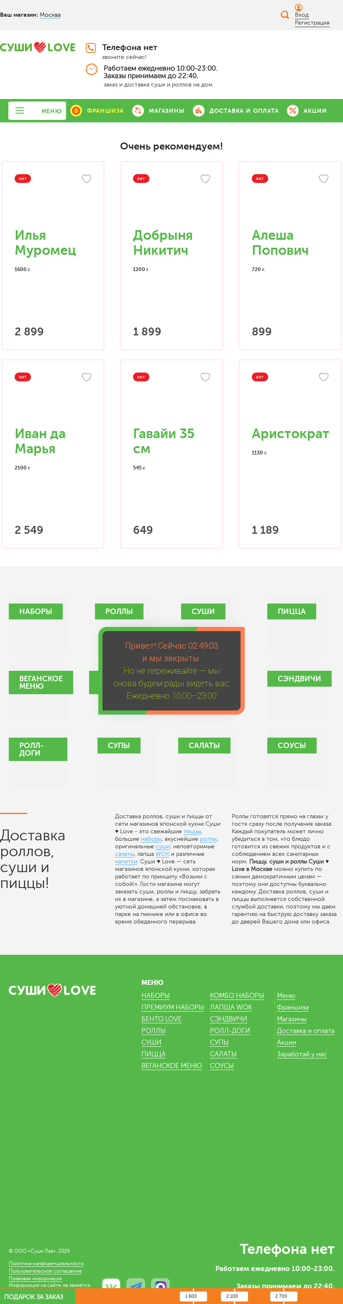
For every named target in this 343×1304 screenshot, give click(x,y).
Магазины (292, 1019)
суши (163, 846)
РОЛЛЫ (153, 1031)
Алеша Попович (280, 243)
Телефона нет (129, 47)
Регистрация (312, 23)
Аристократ (290, 433)
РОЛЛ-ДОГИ (230, 1031)
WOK (162, 854)
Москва (50, 15)
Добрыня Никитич (163, 243)
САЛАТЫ (223, 1054)
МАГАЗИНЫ (166, 110)
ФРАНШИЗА (105, 110)
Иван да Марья (40, 441)
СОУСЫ (222, 1066)
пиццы (192, 831)
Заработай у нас (302, 1054)
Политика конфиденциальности (46, 1263)
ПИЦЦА (153, 1054)
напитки (126, 861)
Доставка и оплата (306, 1031)
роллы (208, 839)
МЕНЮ (51, 111)
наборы (151, 839)
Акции (286, 1042)
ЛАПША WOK (231, 1007)
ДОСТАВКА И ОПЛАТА (244, 110)
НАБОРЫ (155, 996)
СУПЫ (219, 1042)
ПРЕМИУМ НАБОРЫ (172, 1007)
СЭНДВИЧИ (228, 1019)
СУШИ (151, 1042)
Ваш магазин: (19, 14)
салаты (124, 854)
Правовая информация (35, 1278)
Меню (286, 996)
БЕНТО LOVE (161, 1019)
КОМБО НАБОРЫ (237, 996)
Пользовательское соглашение (45, 1271)
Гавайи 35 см (164, 441)
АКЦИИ (315, 110)
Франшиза (293, 1007)
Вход (302, 15)
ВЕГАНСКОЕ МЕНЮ (171, 1066)
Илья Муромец (45, 243)
